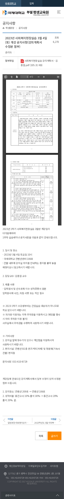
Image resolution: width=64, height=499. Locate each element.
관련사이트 (10, 495)
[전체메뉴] (59, 12)
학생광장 (10, 28)
